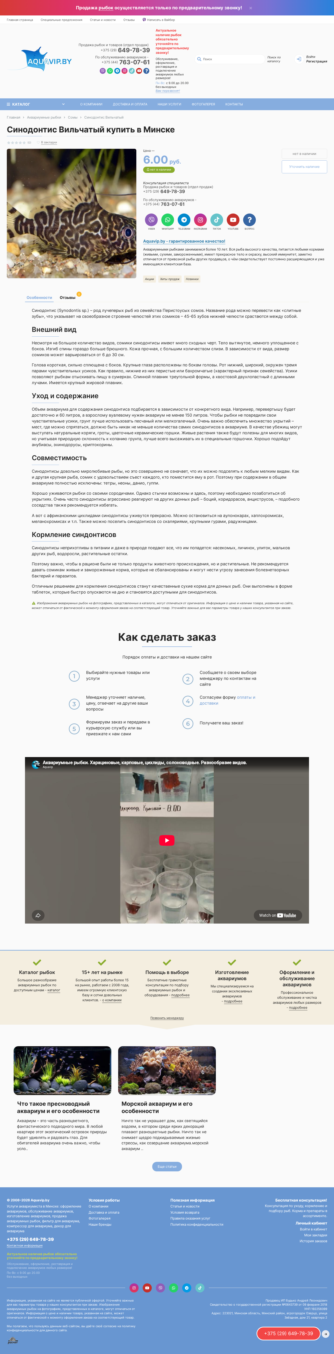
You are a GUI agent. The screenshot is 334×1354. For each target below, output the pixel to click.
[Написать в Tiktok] (131, 71)
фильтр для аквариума (60, 1221)
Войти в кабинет (313, 1229)
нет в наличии (304, 154)
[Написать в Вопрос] (146, 71)
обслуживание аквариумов (50, 1211)
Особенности (39, 297)
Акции (149, 279)
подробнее (180, 995)
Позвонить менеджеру (167, 1018)
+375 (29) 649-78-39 (30, 1239)
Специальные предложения (61, 20)
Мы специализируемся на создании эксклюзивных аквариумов (232, 991)
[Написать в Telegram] (117, 71)
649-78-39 (125, 50)
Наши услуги (169, 104)
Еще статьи (167, 1166)
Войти (310, 57)
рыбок (106, 7)
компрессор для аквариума (29, 1226)
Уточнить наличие (304, 166)
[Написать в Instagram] (124, 71)
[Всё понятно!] (250, 8)
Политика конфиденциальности (196, 1224)
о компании (112, 1000)
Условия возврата (184, 1212)
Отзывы (129, 20)
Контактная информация (24, 1245)
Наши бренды (100, 1224)
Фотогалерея (203, 104)
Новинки (192, 279)
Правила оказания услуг (190, 1218)
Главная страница (20, 20)
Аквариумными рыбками (163, 249)
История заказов (313, 1241)
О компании (91, 104)
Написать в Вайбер (161, 20)
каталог (53, 990)
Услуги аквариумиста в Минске (32, 1206)
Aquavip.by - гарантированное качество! (184, 241)
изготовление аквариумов (28, 1216)
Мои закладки (315, 1235)
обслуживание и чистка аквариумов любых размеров (297, 1000)
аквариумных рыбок (165, 990)
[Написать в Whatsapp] (110, 71)
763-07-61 (126, 62)
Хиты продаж (170, 279)
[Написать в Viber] (102, 71)
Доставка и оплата (130, 104)
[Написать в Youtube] (139, 71)
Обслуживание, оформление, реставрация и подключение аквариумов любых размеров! (170, 68)
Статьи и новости (103, 20)
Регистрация (316, 61)
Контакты (234, 104)
